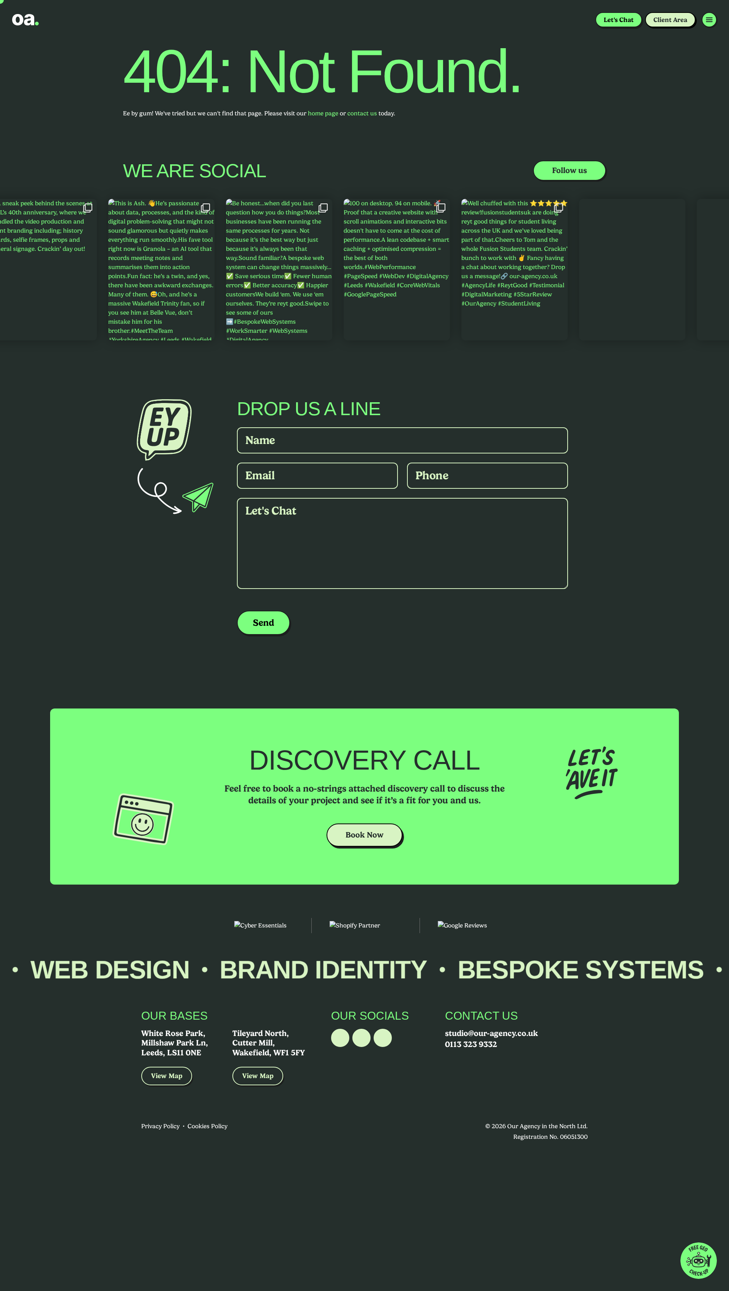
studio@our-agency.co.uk (491, 1033)
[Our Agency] (25, 19)
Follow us (569, 170)
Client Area (670, 20)
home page (323, 113)
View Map (166, 1076)
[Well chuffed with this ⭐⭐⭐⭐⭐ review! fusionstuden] (412, 269)
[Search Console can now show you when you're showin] (530, 269)
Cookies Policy (207, 1126)
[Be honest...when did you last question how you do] (177, 269)
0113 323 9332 (471, 1044)
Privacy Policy (160, 1126)
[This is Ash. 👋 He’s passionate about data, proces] (59, 269)
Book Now (364, 834)
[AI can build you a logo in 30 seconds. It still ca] (648, 269)
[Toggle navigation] (709, 19)
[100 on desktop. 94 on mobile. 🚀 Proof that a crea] (294, 269)
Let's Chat (619, 20)
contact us (362, 113)
